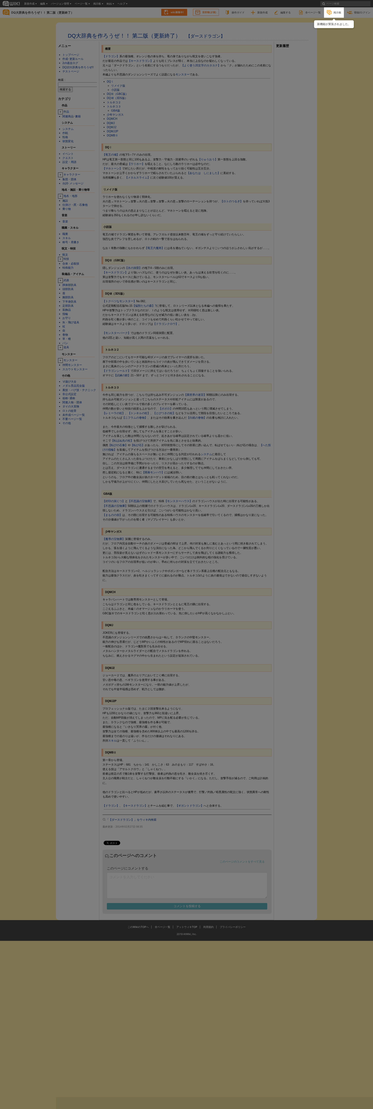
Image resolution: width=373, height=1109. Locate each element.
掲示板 (337, 12)
